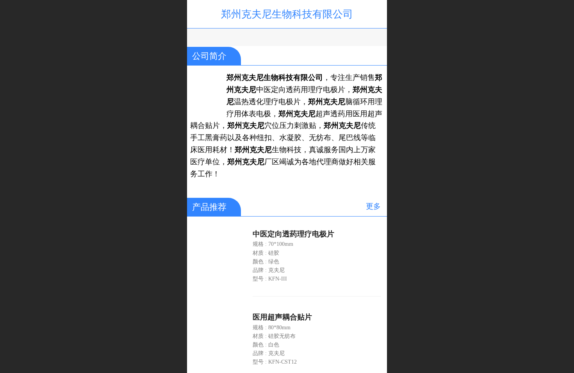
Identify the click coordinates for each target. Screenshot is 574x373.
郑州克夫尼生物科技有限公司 (287, 14)
